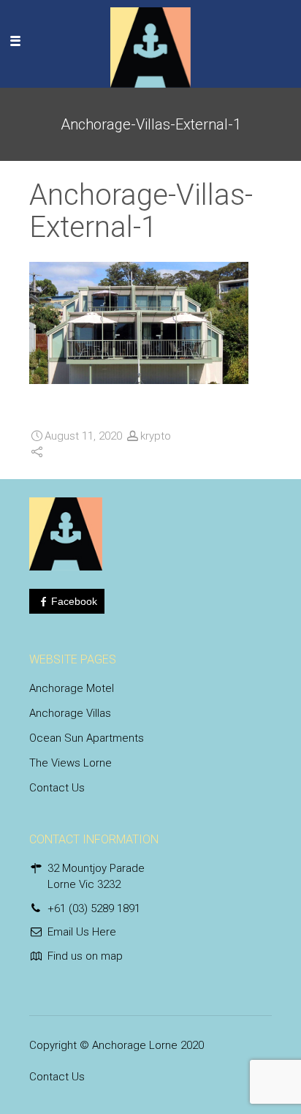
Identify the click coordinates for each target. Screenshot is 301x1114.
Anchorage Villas (70, 713)
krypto (155, 436)
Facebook (74, 601)
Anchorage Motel (71, 688)
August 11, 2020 (83, 436)
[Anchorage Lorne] (150, 40)
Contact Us (57, 787)
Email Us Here (81, 931)
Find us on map (85, 956)
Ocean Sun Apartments (86, 738)
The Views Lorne (70, 762)
